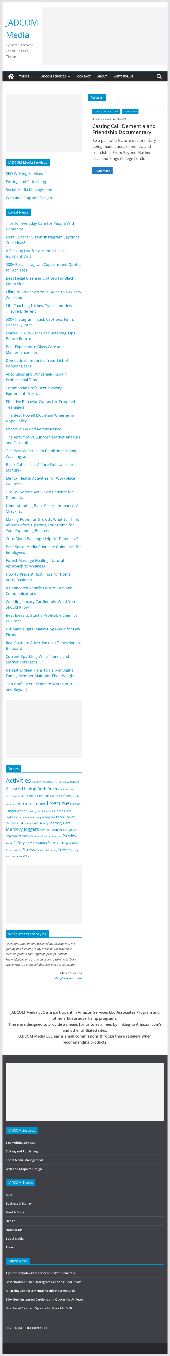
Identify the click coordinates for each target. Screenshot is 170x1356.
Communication (47, 796)
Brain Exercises (66, 789)
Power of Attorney (52, 836)
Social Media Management (29, 189)
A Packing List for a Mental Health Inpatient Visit (40, 1291)
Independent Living (30, 817)
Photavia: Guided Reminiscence (33, 428)
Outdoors (35, 836)
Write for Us (123, 76)
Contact (84, 76)
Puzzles (69, 835)
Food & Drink (15, 1212)
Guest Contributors (106, 111)
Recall (9, 843)
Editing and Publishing (26, 181)
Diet (42, 803)
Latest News (130, 111)
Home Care (63, 811)
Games (75, 804)
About (102, 76)
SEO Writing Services (24, 173)
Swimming (51, 850)
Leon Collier (65, 817)
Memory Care (59, 823)
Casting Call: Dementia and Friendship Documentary (124, 129)
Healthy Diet (34, 811)
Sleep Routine (70, 843)
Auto (9, 1195)
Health (10, 1221)
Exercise (58, 803)
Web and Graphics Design (29, 197)
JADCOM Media (29, 1328)
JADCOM (121, 118)
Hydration (12, 817)
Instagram (48, 817)
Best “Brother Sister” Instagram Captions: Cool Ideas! (43, 1282)
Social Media (15, 1239)
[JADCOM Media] (11, 76)
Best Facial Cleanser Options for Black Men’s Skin (40, 1308)
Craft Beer (66, 796)
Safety (19, 842)
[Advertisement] (104, 36)
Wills (26, 856)
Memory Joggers (22, 829)
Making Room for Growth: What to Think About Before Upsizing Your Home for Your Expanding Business (42, 525)
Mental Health (49, 830)
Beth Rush (47, 789)
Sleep (54, 842)
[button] (31, 76)
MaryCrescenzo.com (68, 978)
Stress (29, 849)
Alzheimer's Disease (43, 781)
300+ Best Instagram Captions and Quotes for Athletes (44, 1299)
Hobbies (47, 811)
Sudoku (40, 850)
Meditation (12, 823)
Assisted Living (21, 789)
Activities (18, 780)
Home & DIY (14, 1230)
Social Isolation (14, 850)
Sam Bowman (36, 843)
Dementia (26, 803)
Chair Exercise (27, 796)
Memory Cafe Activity (34, 823)
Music (25, 836)
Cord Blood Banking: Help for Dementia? (42, 538)
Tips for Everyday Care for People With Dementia (41, 1273)
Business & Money (19, 1203)
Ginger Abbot (16, 811)
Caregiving (11, 796)
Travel (63, 850)
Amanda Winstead (67, 782)
